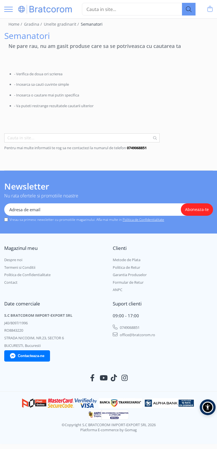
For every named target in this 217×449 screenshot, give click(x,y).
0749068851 (129, 327)
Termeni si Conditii (19, 267)
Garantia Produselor (130, 274)
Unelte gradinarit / (62, 24)
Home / (15, 24)
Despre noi (13, 259)
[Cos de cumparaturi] (210, 9)
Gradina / (33, 24)
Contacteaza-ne (31, 356)
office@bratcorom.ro (137, 334)
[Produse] (8, 9)
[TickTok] (114, 378)
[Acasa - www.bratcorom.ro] (45, 9)
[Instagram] (125, 378)
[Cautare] (189, 9)
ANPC (117, 289)
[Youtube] (103, 378)
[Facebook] (92, 378)
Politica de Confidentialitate (143, 219)
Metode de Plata (126, 259)
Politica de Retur (126, 267)
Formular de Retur (128, 282)
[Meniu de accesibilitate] (208, 407)
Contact (11, 282)
